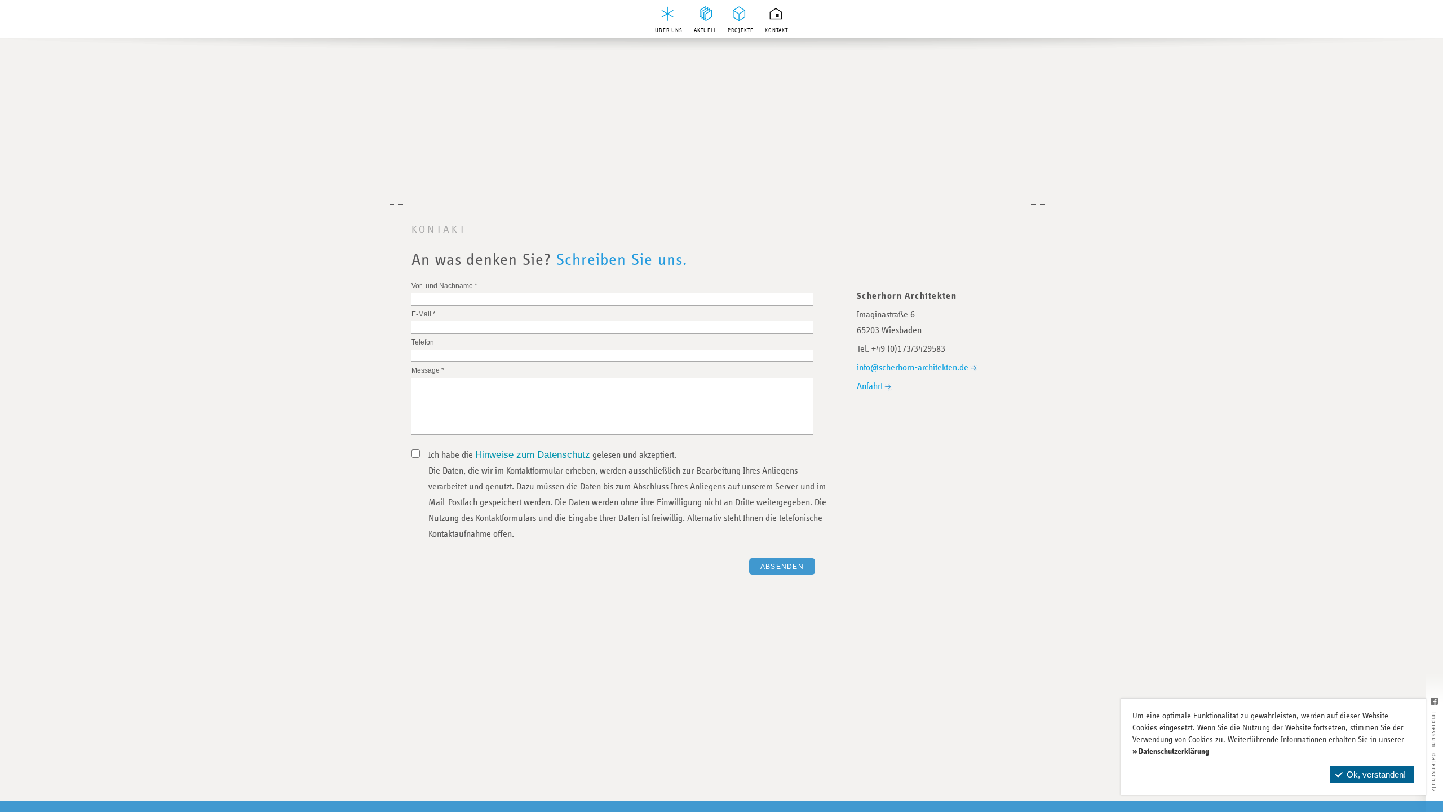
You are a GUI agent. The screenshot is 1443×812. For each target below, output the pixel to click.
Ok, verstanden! (1376, 774)
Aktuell (705, 30)
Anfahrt (870, 386)
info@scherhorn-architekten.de (912, 368)
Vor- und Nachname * (444, 286)
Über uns (669, 30)
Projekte (741, 30)
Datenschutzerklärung (1174, 751)
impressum (1434, 730)
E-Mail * (423, 314)
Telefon (422, 342)
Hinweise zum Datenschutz (532, 454)
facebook (1434, 706)
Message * (427, 370)
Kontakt (776, 30)
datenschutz (1434, 772)
